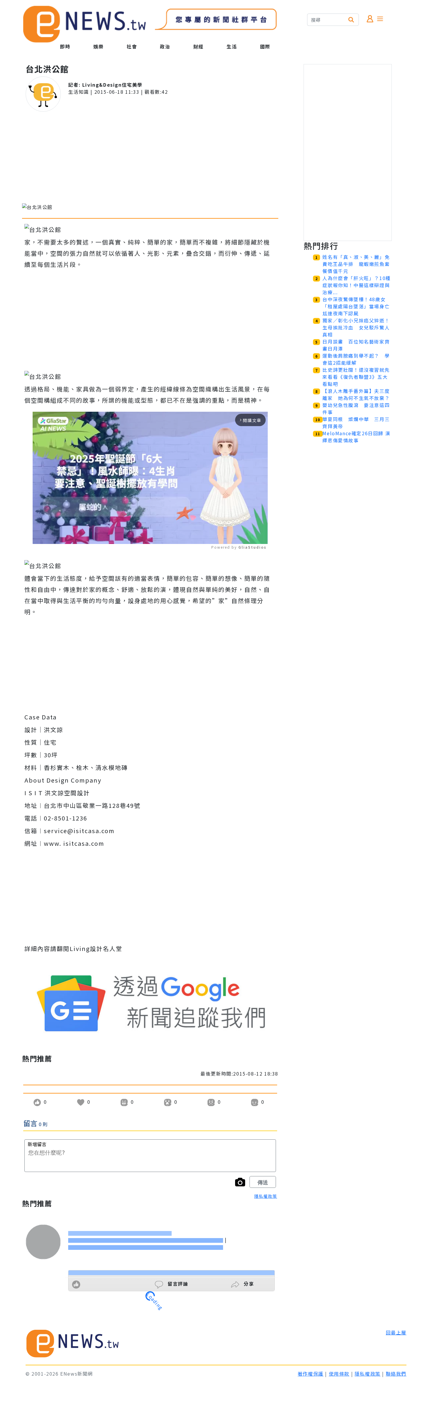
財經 (198, 46)
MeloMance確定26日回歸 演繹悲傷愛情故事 (356, 437)
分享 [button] (248, 1283)
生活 (232, 46)
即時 (65, 46)
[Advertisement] (150, 157)
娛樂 (98, 46)
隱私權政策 (265, 1196)
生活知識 (78, 91)
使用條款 (339, 1373)
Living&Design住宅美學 (112, 84)
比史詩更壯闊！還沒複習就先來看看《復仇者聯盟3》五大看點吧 (356, 376)
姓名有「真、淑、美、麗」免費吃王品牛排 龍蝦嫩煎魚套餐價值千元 (356, 263)
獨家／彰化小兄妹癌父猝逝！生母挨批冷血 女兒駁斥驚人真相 (356, 327)
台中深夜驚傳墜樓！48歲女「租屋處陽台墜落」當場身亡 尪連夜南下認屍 (358, 306)
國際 (265, 46)
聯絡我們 (396, 1373)
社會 (132, 46)
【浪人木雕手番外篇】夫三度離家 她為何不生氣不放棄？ (356, 394)
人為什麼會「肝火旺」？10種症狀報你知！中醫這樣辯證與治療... (356, 285)
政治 (165, 46)
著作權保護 (311, 1373)
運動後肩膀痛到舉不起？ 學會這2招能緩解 (356, 359)
